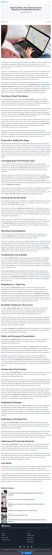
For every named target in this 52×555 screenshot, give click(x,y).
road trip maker (44, 82)
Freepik (27, 59)
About (3, 533)
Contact (3, 535)
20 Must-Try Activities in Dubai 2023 (17, 515)
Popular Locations (6, 540)
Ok (22, 553)
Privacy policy (30, 537)
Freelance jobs (30, 535)
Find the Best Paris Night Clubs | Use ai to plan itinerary (22, 510)
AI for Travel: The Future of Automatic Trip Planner (21, 499)
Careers (29, 533)
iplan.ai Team (5, 21)
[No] (50, 551)
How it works (5, 537)
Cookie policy (30, 542)
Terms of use (30, 540)
